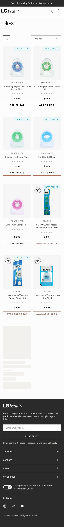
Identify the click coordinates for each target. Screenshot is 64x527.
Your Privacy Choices (24, 488)
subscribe (32, 436)
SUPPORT (7, 460)
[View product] (17, 201)
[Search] (51, 11)
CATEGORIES (9, 477)
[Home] (32, 406)
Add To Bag (17, 105)
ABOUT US (8, 451)
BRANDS (7, 468)
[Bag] (58, 11)
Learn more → (46, 3)
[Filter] (6, 38)
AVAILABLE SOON (46, 243)
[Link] (4, 506)
